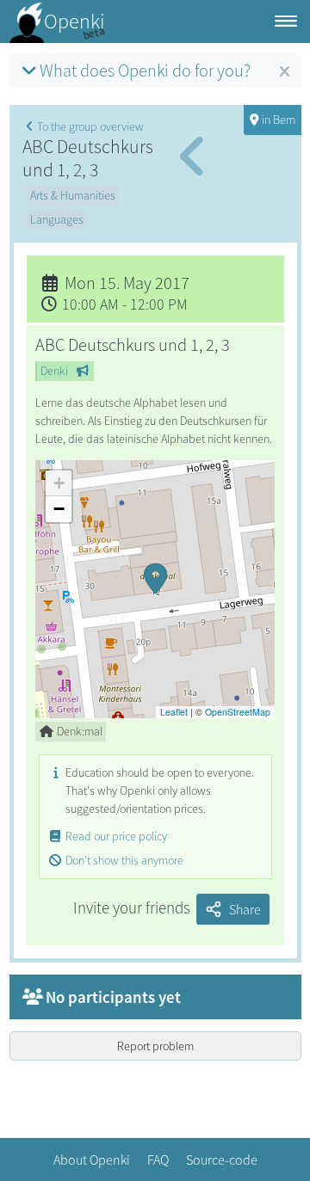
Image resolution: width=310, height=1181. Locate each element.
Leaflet (174, 711)
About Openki (91, 1159)
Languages (57, 219)
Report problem (155, 1046)
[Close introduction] (284, 72)
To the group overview (90, 126)
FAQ (158, 1159)
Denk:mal (79, 731)
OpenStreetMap (237, 711)
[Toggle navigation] (285, 22)
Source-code (221, 1159)
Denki (54, 370)
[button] (155, 589)
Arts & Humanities (72, 195)
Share (245, 909)
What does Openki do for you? (145, 70)
